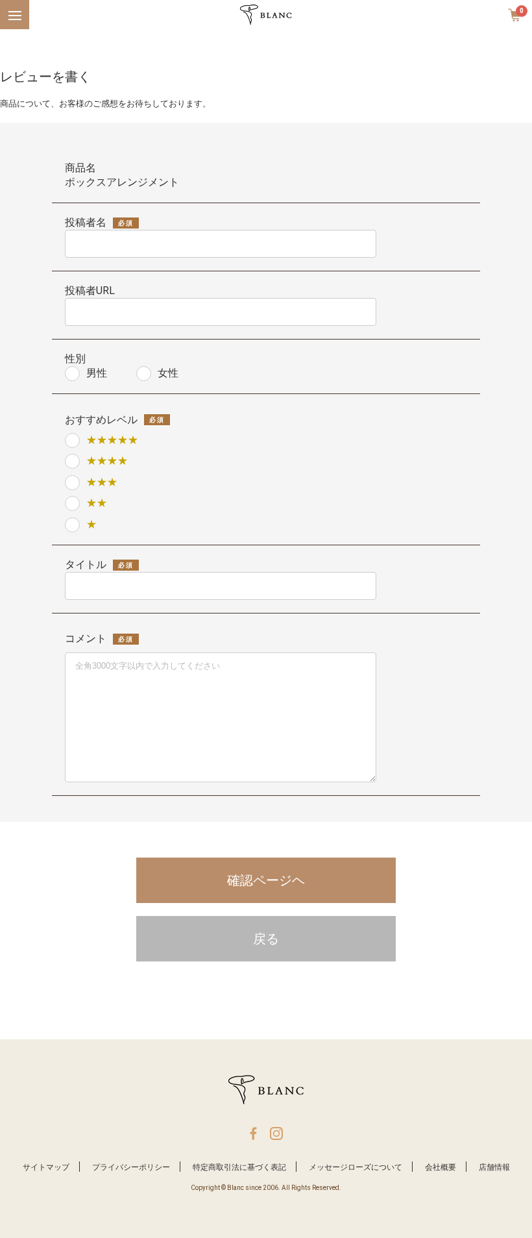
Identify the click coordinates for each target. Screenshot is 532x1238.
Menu (12, 7)
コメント (85, 638)
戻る (266, 939)
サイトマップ (46, 1167)
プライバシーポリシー (131, 1167)
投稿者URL (90, 290)
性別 (75, 359)
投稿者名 (85, 222)
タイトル (85, 564)
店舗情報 (494, 1167)
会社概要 (440, 1167)
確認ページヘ (266, 880)
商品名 (80, 168)
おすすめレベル (101, 420)
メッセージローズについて (355, 1167)
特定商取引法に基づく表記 (239, 1167)
